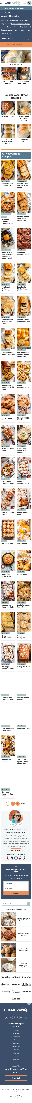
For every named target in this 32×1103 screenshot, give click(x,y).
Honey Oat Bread (23, 667)
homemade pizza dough (20, 24)
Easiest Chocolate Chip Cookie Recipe (23, 919)
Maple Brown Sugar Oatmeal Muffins (23, 949)
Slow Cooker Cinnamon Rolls (8, 483)
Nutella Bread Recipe (7, 760)
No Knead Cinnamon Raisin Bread (8, 794)
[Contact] (24, 858)
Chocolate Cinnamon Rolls (23, 253)
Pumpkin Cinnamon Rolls (23, 482)
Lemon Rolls (22, 574)
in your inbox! (15, 8)
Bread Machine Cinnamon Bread (23, 321)
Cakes (16, 1056)
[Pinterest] (7, 858)
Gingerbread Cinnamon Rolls (8, 606)
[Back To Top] (29, 1003)
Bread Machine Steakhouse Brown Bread (23, 218)
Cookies (16, 1053)
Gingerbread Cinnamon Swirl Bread (8, 387)
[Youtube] (20, 858)
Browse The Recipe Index (16, 45)
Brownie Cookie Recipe (23, 934)
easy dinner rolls (9, 27)
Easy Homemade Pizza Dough (8, 729)
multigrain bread (24, 27)
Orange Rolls (22, 543)
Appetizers (16, 1046)
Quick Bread (16, 1036)
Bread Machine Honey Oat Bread (8, 353)
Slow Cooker (16, 1043)
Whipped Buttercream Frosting (23, 965)
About (17, 1089)
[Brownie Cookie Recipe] (8, 940)
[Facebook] (16, 858)
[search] (29, 3)
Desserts (16, 1050)
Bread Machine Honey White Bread (7, 321)
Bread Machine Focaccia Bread (7, 185)
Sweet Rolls (21, 571)
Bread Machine (22, 181)
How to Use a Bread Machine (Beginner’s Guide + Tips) (7, 255)
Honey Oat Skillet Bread (6, 575)
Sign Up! (16, 1078)
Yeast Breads (5, 181)
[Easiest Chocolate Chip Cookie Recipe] (8, 925)
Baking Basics (6, 249)
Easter (4, 540)
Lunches (16, 1033)
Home (2, 13)
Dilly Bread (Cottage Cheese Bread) (7, 289)
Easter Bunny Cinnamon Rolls (8, 698)
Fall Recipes (5, 510)
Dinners (16, 1030)
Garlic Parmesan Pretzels (23, 606)
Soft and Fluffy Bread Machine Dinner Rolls (23, 354)
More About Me (16, 850)
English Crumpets (21, 637)
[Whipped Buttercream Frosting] (8, 971)
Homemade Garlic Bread (6, 637)
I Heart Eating (10, 3)
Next (23, 803)
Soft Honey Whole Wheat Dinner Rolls (22, 761)
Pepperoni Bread (23, 728)
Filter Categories (8, 39)
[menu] (24, 3)
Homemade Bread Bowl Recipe (21, 450)
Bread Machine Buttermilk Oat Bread (23, 185)
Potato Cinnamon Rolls (23, 386)
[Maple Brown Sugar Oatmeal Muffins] (8, 956)
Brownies (16, 1059)
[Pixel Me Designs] (19, 1096)
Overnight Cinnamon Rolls (8, 668)
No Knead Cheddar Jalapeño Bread (7, 221)
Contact (22, 1089)
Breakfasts (5, 602)
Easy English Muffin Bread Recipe (22, 289)
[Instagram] (11, 858)
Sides (16, 1040)
